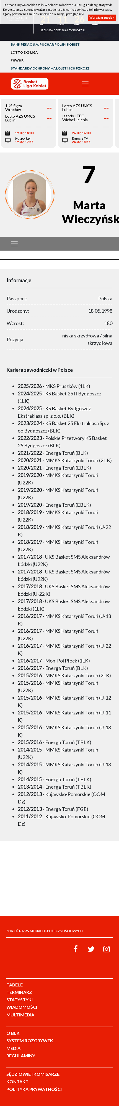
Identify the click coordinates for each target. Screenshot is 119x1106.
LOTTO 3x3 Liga (24, 52)
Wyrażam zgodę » (102, 17)
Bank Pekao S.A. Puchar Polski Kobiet (45, 44)
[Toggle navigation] (85, 83)
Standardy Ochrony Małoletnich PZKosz (50, 68)
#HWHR (17, 60)
